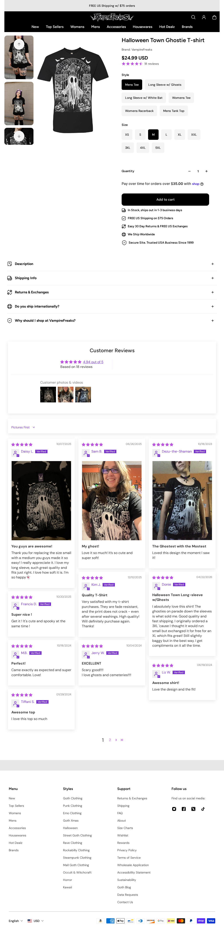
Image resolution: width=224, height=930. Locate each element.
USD (37, 921)
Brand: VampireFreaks (137, 49)
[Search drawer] (193, 17)
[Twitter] (193, 809)
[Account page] (204, 17)
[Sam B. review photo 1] (112, 500)
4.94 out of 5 (93, 362)
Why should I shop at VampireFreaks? (45, 320)
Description (24, 264)
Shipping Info (26, 278)
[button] (116, 740)
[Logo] (112, 17)
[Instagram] (174, 809)
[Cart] (214, 17)
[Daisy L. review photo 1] (41, 500)
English (14, 921)
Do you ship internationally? (37, 306)
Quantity (128, 171)
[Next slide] (19, 136)
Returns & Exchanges (32, 292)
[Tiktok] (203, 809)
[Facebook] (184, 809)
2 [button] (110, 740)
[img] (21, 444)
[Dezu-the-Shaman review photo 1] (182, 500)
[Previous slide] (19, 44)
